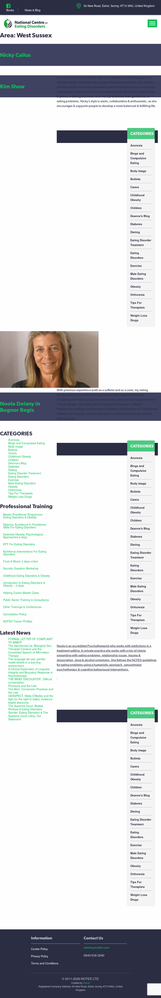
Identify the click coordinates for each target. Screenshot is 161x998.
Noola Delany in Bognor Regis (20, 406)
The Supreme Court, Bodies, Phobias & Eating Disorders (26, 707)
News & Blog (32, 10)
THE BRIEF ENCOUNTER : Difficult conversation (30, 680)
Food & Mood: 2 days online (20, 561)
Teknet (86, 982)
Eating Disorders (136, 255)
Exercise (136, 266)
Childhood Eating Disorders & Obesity (26, 576)
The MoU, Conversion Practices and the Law (30, 690)
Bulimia (135, 179)
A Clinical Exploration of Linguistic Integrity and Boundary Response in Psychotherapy (30, 672)
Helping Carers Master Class (21, 593)
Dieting (135, 232)
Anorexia (136, 145)
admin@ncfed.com (96, 947)
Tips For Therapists (137, 305)
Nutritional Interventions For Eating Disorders (24, 552)
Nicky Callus (15, 55)
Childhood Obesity (137, 197)
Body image (138, 171)
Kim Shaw (12, 86)
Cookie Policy (39, 949)
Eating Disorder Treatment (140, 242)
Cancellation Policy (15, 614)
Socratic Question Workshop (20, 568)
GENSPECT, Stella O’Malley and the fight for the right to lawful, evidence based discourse (30, 699)
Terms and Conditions (44, 963)
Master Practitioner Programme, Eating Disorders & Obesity (23, 515)
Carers (134, 187)
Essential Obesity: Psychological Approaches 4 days (23, 535)
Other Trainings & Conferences (22, 607)
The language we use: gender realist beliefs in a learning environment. (27, 662)
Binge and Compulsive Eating (138, 158)
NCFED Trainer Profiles (17, 621)
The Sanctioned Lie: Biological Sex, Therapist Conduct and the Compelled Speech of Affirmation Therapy (30, 651)
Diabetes (136, 224)
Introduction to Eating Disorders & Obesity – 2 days (24, 584)
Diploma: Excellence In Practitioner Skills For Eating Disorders (24, 525)
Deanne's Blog (140, 216)
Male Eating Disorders (138, 276)
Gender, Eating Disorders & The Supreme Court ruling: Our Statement (28, 715)
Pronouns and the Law (22, 686)
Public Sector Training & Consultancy (26, 600)
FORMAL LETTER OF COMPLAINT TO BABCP (30, 640)
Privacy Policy (39, 956)
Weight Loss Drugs (138, 317)
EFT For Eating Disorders (19, 544)
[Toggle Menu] (153, 23)
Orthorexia (137, 295)
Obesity (135, 286)
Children (136, 208)
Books (10, 10)
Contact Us (93, 938)
